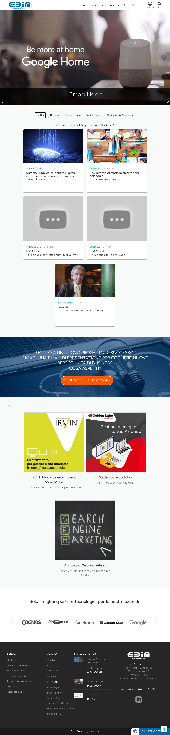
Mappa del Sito (55, 714)
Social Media (93, 115)
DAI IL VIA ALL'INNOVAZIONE (87, 380)
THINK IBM (94, 695)
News (50, 665)
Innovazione (73, 115)
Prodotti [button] (96, 5)
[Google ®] (138, 622)
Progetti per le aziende (19, 681)
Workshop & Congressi (120, 115)
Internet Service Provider (19, 665)
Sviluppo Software (16, 676)
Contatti (129, 5)
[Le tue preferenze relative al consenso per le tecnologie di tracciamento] (164, 729)
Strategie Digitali (15, 660)
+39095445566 (130, 679)
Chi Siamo (52, 660)
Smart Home (95, 681)
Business (55, 115)
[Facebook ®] (85, 622)
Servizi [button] (112, 5)
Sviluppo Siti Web (16, 671)
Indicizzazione (14, 692)
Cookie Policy (54, 698)
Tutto (40, 115)
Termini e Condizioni (57, 703)
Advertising (12, 686)
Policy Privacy (54, 693)
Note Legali (53, 688)
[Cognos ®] (32, 622)
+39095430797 (151, 679)
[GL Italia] (111, 622)
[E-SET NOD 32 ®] (58, 622)
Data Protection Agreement (61, 708)
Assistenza (52, 671)
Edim (82, 5)
